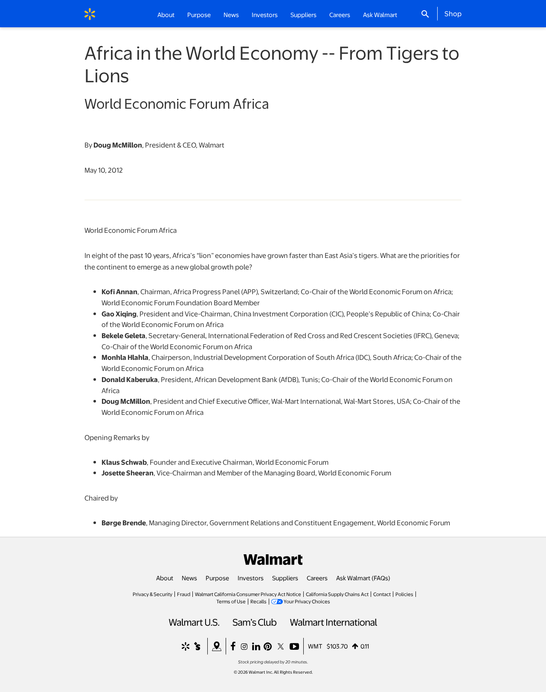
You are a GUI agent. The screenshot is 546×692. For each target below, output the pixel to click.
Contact (382, 594)
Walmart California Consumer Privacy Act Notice (248, 594)
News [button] (231, 14)
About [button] (165, 14)
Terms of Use (231, 601)
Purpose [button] (199, 14)
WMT (315, 646)
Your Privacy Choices (307, 601)
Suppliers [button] (303, 14)
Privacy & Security (152, 594)
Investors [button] (265, 14)
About (164, 577)
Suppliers (285, 577)
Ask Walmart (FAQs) (363, 577)
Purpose (217, 577)
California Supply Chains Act (337, 594)
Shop (453, 13)
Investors (251, 577)
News (189, 577)
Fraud (183, 594)
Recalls (258, 601)
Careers (339, 14)
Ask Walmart (380, 14)
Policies (404, 594)
